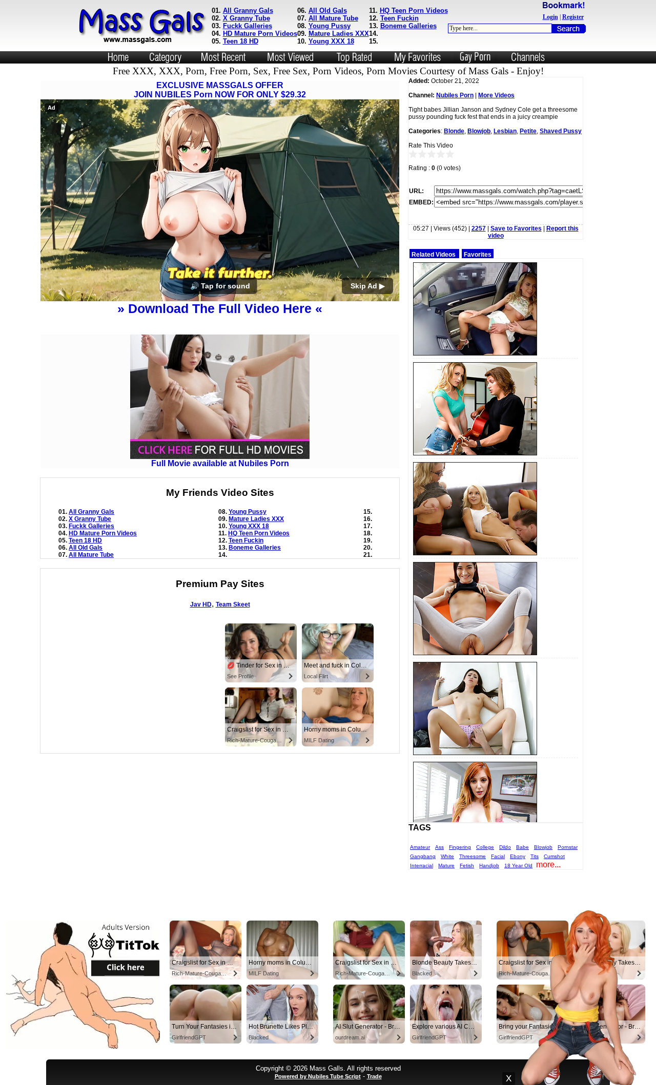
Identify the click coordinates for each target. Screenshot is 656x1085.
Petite (528, 131)
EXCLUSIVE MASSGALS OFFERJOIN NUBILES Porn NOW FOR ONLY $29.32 (220, 90)
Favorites (477, 254)
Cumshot (554, 856)
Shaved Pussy (561, 131)
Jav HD (201, 604)
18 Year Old (518, 865)
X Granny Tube (246, 18)
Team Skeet (233, 604)
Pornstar (568, 847)
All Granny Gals (248, 10)
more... (548, 864)
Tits (534, 856)
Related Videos (434, 254)
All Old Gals (328, 10)
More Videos (496, 95)
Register (573, 16)
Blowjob (478, 131)
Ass (439, 847)
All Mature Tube (333, 18)
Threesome (472, 856)
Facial (498, 856)
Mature (446, 865)
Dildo (505, 847)
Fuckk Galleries (247, 26)
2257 (478, 228)
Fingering (460, 847)
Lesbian (505, 131)
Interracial (421, 865)
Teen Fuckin (399, 18)
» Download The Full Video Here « (219, 308)
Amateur (420, 847)
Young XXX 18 (331, 41)
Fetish (467, 865)
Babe (522, 847)
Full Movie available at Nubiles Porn (220, 463)
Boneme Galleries (408, 26)
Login (550, 16)
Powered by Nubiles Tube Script (318, 1076)
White (447, 856)
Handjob (489, 865)
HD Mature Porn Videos (260, 33)
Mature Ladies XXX (339, 33)
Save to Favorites (516, 228)
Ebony (517, 856)
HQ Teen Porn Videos (414, 10)
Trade (374, 1076)
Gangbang (423, 856)
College (485, 847)
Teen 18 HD (240, 41)
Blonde (454, 131)
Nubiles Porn (455, 95)
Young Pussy (330, 26)
